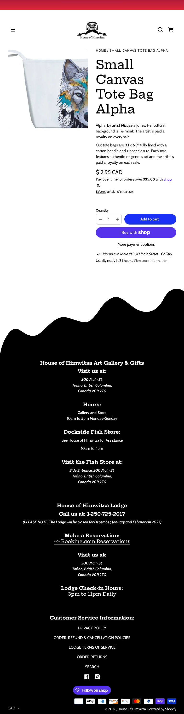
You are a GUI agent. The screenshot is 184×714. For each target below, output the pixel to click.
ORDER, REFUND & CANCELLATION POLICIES (92, 637)
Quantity (102, 210)
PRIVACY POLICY (92, 628)
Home (101, 50)
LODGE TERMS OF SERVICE (92, 647)
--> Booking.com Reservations (92, 541)
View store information (150, 260)
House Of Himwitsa (132, 709)
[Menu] (13, 29)
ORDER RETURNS (92, 657)
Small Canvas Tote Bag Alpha (138, 50)
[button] (160, 29)
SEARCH (92, 666)
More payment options (136, 244)
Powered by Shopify (161, 709)
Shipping (101, 191)
